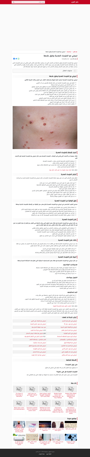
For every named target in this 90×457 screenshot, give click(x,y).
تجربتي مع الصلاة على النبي (38, 321)
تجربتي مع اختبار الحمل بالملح (69, 330)
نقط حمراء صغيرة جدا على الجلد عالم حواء (60, 170)
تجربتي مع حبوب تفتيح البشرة (38, 324)
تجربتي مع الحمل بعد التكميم (69, 346)
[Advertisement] (45, 27)
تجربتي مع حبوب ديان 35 (70, 324)
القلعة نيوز (48, 454)
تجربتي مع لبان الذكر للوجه (38, 355)
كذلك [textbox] (38, 330)
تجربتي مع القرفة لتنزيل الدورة (69, 327)
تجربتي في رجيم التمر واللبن (69, 355)
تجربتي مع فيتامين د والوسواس (68, 339)
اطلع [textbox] (36, 333)
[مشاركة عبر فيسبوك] (14, 59)
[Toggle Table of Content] (74, 71)
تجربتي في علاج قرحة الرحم (69, 321)
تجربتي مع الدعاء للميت (37, 330)
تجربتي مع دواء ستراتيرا (39, 343)
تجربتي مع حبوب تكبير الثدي (69, 349)
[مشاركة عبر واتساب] (18, 59)
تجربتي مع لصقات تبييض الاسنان (34, 333)
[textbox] (61, 321)
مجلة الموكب (42, 454)
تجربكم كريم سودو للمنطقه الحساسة (67, 336)
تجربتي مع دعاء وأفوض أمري (69, 352)
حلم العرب (74, 2)
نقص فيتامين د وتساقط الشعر (38, 339)
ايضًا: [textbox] (35, 336)
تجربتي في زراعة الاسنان (39, 352)
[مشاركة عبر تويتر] (16, 59)
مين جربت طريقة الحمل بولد (39, 327)
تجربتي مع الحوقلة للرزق (70, 343)
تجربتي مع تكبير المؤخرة (39, 349)
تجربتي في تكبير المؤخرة (70, 333)
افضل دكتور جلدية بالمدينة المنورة (62, 306)
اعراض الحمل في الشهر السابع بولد (33, 336)
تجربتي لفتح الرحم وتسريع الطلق (37, 346)
